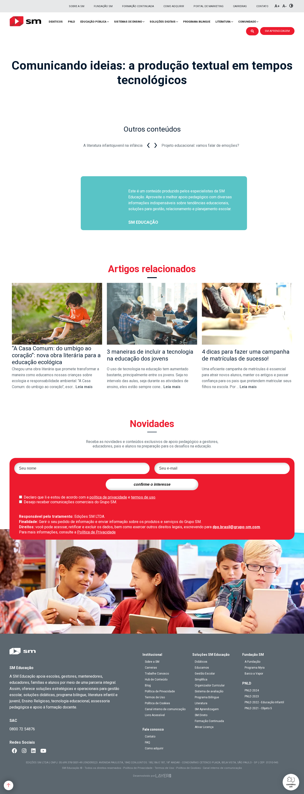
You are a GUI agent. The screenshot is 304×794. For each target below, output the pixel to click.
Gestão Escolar (205, 673)
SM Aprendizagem (207, 709)
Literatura (223, 21)
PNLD (71, 21)
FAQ (147, 742)
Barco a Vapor (254, 673)
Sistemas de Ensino (128, 21)
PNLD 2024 (252, 690)
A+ (277, 6)
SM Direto (201, 715)
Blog (148, 685)
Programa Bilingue (196, 21)
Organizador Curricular (210, 685)
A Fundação (252, 661)
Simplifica (201, 679)
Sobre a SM (76, 6)
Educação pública (93, 21)
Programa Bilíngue (207, 697)
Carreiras (240, 6)
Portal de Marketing (208, 6)
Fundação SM (103, 6)
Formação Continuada (138, 6)
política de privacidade (108, 497)
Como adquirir (173, 6)
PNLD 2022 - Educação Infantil (264, 702)
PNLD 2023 (252, 696)
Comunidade (247, 21)
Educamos (202, 667)
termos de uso (143, 497)
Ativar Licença (204, 727)
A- (284, 6)
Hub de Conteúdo (156, 679)
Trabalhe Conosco (157, 673)
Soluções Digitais (163, 21)
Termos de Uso (155, 697)
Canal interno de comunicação (165, 709)
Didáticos (56, 21)
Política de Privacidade (96, 532)
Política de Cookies (157, 703)
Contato (262, 6)
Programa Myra (255, 667)
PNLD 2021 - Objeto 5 (258, 708)
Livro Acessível (155, 715)
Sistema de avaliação (209, 691)
